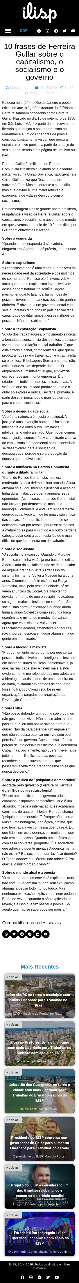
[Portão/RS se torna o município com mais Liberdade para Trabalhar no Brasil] (40, 996)
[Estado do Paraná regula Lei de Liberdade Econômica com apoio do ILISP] (40, 1234)
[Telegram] (56, 30)
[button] (8, 31)
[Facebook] (39, 30)
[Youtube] (73, 30)
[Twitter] (64, 30)
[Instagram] (47, 30)
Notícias (12, 977)
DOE (23, 30)
